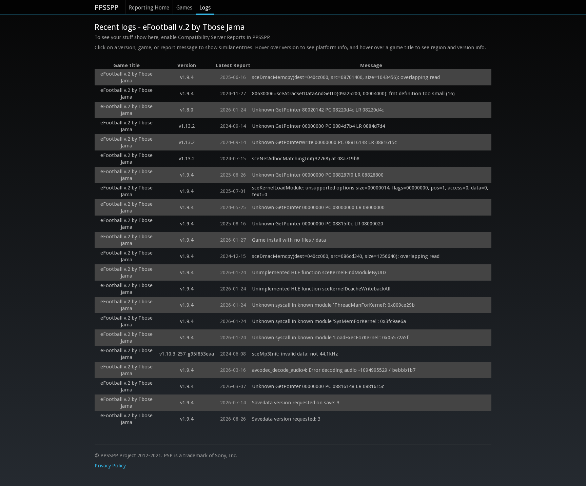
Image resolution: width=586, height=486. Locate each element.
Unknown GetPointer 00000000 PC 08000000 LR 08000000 (318, 207)
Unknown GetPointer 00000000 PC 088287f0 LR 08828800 (318, 175)
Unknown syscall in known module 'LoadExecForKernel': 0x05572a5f (330, 338)
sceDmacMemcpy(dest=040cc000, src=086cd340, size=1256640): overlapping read (346, 256)
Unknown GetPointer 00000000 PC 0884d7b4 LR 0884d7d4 (318, 126)
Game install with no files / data (289, 240)
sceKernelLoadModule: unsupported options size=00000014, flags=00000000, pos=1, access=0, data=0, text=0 (371, 191)
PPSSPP (106, 7)
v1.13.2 (187, 126)
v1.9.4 (186, 77)
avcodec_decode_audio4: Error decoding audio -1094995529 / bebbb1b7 (333, 370)
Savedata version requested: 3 (286, 419)
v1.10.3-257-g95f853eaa (186, 354)
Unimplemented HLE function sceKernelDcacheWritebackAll (321, 289)
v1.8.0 (186, 110)
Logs (205, 7)
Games (184, 7)
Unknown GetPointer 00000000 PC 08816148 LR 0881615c (318, 386)
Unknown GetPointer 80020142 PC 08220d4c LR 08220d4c (318, 110)
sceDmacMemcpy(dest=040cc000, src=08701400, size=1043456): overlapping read (346, 77)
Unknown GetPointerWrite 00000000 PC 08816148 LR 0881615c (324, 142)
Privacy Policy (110, 466)
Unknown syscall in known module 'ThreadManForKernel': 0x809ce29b (333, 305)
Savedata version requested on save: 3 (295, 403)
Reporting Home (149, 7)
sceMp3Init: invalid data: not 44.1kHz (295, 354)
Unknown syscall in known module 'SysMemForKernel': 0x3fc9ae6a (329, 321)
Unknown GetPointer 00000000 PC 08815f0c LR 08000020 (317, 224)
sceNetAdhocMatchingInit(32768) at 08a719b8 (305, 159)
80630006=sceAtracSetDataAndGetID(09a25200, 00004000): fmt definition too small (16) (353, 93)
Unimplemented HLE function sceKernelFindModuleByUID (319, 272)
